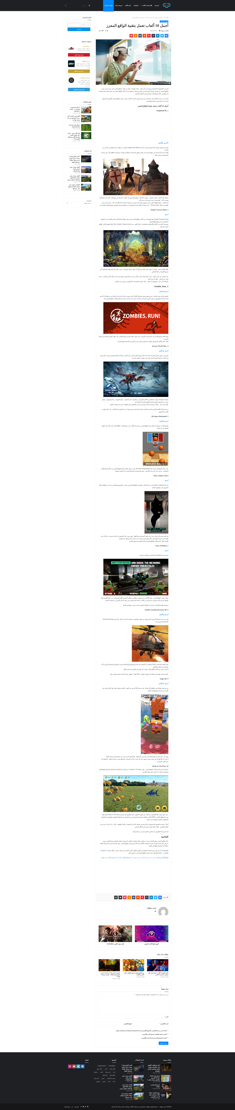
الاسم (166, 1017)
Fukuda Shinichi (102, 1065)
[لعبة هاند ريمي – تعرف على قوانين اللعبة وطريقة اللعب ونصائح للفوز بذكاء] (86, 135)
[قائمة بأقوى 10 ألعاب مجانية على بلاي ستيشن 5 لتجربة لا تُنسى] (157, 965)
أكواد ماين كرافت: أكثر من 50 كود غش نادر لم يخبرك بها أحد (73, 118)
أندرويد (166, 214)
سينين (103, 1078)
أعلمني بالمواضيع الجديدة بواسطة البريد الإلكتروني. (154, 1038)
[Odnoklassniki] (136, 36)
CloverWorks (112, 1065)
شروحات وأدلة (118, 5)
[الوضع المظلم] (89, 5)
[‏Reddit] (144, 36)
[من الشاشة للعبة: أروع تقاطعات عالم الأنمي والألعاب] (133, 965)
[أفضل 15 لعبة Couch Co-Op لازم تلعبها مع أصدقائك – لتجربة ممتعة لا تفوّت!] (109, 965)
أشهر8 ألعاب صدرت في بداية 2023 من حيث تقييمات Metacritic (144, 857)
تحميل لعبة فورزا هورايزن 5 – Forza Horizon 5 (75, 109)
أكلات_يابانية (112, 1069)
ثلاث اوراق (105, 1075)
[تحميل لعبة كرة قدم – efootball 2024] (86, 127)
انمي (114, 1072)
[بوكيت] (131, 36)
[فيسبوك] (166, 36)
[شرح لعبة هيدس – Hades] (166, 1087)
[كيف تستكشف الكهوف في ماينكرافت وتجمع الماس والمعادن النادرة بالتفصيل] (166, 1067)
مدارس (104, 1081)
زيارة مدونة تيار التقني (79, 89)
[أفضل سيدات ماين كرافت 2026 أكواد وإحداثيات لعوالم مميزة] (86, 178)
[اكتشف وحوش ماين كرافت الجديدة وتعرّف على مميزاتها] (86, 187)
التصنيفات (88, 200)
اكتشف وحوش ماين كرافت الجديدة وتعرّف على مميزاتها (74, 186)
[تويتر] (162, 36)
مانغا (109, 1081)
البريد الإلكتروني (163, 1023)
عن (72, 1106)
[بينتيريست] (149, 36)
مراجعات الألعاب (146, 5)
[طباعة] (116, 897)
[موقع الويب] (155, 911)
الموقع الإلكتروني (128, 1023)
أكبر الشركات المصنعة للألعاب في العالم (112, 857)
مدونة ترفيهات (162, 1106)
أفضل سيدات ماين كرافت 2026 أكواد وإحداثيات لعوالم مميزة (73, 178)
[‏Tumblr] (153, 36)
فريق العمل (67, 1106)
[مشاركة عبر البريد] (120, 897)
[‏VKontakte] (140, 36)
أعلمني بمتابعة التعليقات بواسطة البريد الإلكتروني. (154, 1034)
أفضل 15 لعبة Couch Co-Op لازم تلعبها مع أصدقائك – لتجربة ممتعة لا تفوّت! (110, 974)
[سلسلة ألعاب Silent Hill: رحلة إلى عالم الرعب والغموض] (166, 1095)
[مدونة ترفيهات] (166, 5)
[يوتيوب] (74, 1066)
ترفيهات (96, 1072)
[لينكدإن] (158, 36)
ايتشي (101, 1072)
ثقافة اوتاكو (112, 1075)
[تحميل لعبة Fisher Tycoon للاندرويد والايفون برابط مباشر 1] (166, 1078)
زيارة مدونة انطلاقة (79, 71)
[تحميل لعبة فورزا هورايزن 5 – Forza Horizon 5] (86, 109)
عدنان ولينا (96, 1078)
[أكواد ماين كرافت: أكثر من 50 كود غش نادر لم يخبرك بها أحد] (86, 118)
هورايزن (98, 1081)
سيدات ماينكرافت (111, 1078)
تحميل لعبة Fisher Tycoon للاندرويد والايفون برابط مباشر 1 (153, 1078)
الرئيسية (157, 5)
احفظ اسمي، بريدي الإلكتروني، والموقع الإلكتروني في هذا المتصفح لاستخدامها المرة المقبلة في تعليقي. (141, 1030)
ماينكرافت (136, 5)
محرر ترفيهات (163, 30)
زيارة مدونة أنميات (79, 55)
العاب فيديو (99, 1069)
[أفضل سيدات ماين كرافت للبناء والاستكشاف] (86, 169)
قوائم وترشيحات (108, 5)
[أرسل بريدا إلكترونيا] (159, 30)
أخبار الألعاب (128, 5)
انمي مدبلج (108, 1072)
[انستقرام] (70, 1066)
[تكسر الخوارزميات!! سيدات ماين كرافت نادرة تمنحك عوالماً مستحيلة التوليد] (86, 158)
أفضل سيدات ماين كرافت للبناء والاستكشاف (75, 169)
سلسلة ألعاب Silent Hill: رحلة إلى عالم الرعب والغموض (154, 1095)
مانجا (114, 1081)
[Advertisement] (133, 127)
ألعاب (106, 1069)
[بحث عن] (65, 5)
